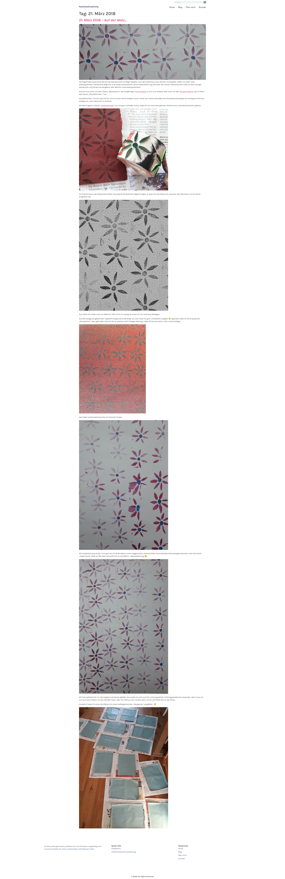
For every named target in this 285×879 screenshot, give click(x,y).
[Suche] (205, 2)
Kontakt (202, 7)
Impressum (116, 848)
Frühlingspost (140, 91)
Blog (180, 7)
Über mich (190, 7)
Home (172, 7)
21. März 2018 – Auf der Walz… (103, 20)
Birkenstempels (107, 105)
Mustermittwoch (187, 91)
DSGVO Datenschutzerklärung (123, 852)
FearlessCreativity (88, 6)
